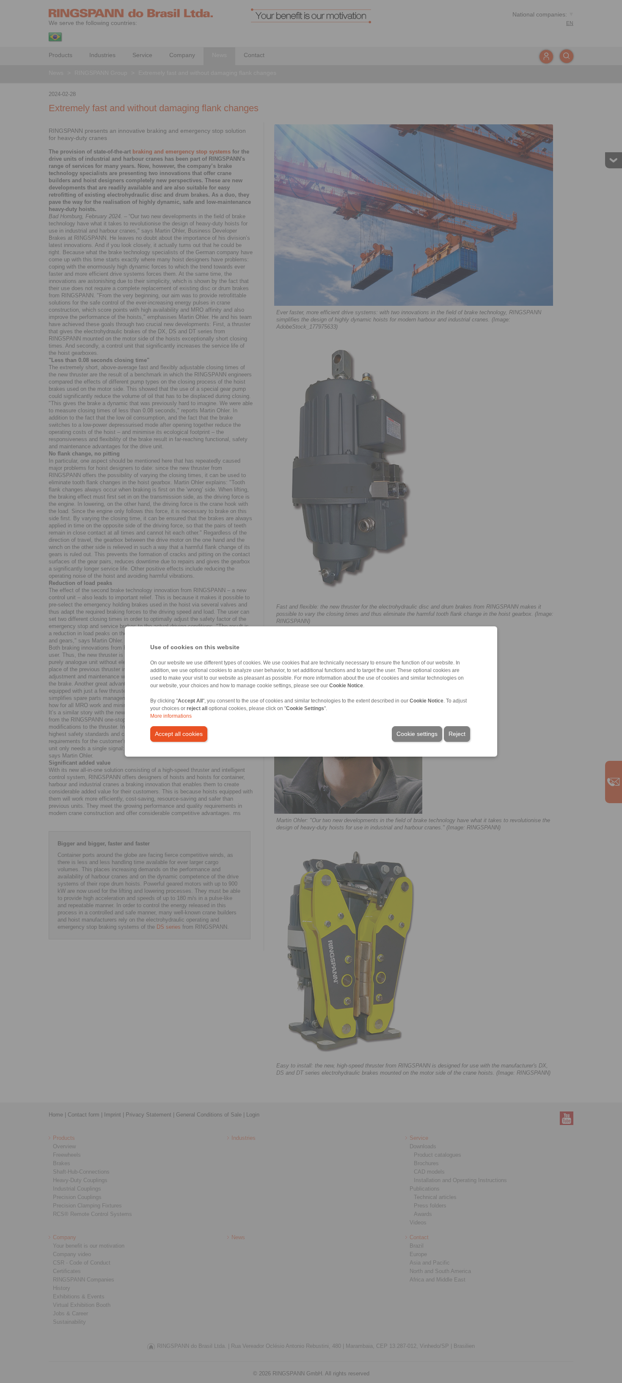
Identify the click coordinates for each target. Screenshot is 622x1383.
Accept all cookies (179, 733)
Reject (457, 733)
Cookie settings (417, 733)
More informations (171, 716)
